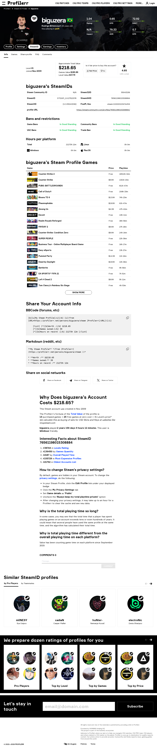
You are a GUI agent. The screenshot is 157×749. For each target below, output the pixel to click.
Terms (93, 744)
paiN (57, 28)
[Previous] (146, 583)
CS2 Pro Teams (80, 3)
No (104, 71)
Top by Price (135, 685)
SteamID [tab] (34, 46)
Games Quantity (64, 451)
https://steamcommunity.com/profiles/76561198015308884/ (103, 110)
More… (139, 3)
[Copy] (127, 318)
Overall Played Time (63, 455)
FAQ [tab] (37, 54)
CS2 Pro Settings (122, 3)
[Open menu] (3, 3)
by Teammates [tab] (27, 583)
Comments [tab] (47, 54)
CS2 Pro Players (101, 3)
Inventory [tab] (61, 46)
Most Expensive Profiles (68, 458)
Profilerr (7, 9)
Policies (84, 744)
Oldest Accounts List (65, 462)
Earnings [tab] (47, 46)
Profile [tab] (9, 46)
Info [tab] (6, 54)
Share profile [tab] (26, 54)
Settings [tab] (21, 46)
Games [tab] (14, 54)
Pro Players (21, 685)
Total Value (77, 414)
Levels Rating (61, 448)
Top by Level (59, 685)
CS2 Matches (62, 3)
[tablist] (36, 47)
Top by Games (97, 685)
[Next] (151, 583)
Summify (102, 730)
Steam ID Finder (20, 9)
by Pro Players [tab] (11, 583)
